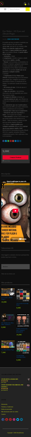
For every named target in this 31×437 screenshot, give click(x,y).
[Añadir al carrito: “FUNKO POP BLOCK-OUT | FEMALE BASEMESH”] (22, 326)
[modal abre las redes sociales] (20, 141)
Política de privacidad (6, 409)
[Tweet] (6, 141)
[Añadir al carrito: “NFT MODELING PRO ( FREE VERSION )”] (7, 320)
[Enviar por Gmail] (13, 141)
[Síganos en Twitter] (17, 419)
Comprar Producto (15, 157)
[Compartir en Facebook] (3, 141)
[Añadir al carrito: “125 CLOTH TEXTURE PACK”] (22, 300)
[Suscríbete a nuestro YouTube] (6, 419)
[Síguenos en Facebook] (3, 419)
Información (4, 404)
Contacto (3, 414)
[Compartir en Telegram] (15, 141)
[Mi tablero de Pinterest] (10, 419)
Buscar (28, 9)
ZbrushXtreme (13, 39)
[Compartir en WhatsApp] (8, 141)
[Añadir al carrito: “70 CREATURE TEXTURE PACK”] (22, 352)
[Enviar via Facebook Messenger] (18, 141)
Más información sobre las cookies (9, 411)
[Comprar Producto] (7, 294)
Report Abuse (7, 161)
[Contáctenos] (21, 419)
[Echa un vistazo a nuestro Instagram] (14, 419)
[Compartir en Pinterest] (11, 141)
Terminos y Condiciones (7, 406)
